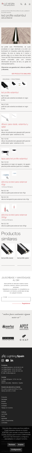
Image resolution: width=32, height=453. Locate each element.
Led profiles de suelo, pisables (21, 11)
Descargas (4, 399)
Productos (3, 11)
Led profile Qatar (23, 258)
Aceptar (20, 444)
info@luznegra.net (10, 373)
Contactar (4, 405)
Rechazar (12, 444)
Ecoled (3, 416)
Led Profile (10, 11)
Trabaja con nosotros (7, 408)
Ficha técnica (15, 79)
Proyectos (4, 403)
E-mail (5, 297)
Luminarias (4, 422)
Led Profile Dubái (7, 258)
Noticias (3, 401)
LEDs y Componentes (7, 420)
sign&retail (4, 418)
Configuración (16, 450)
